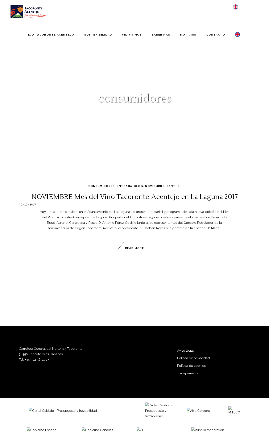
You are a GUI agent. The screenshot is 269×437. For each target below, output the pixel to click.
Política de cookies (191, 366)
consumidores (101, 186)
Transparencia (187, 373)
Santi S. (173, 186)
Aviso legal (185, 350)
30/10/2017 (27, 204)
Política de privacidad (193, 358)
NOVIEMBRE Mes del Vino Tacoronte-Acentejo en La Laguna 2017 (134, 196)
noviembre (154, 186)
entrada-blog (130, 186)
